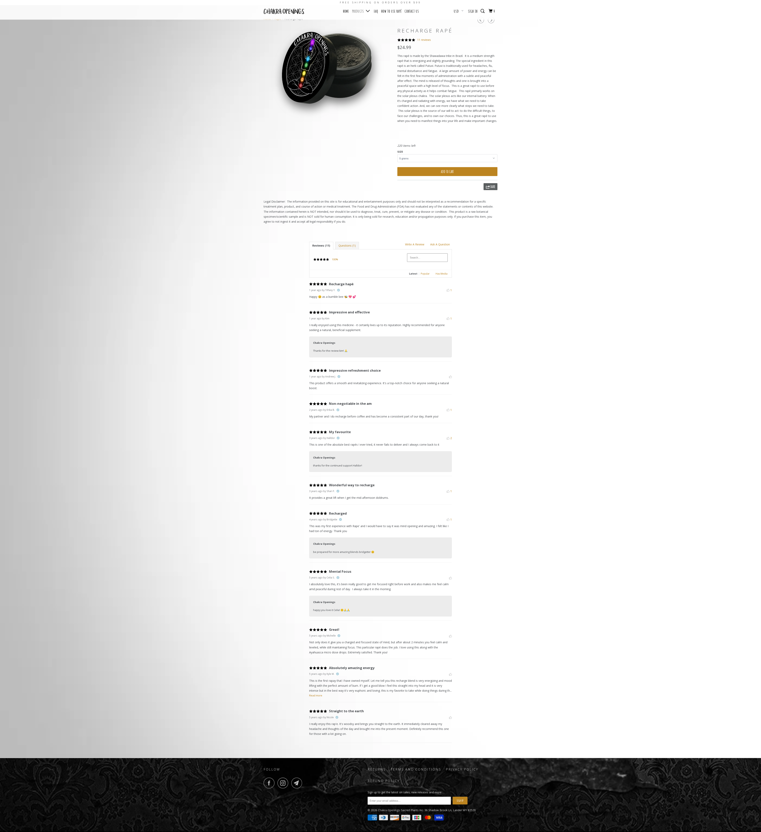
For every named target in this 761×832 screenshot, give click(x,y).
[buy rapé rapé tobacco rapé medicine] (328, 71)
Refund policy (384, 781)
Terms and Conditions (416, 769)
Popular (425, 273)
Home (346, 11)
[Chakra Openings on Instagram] (284, 782)
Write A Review (414, 244)
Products (359, 11)
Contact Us (412, 11)
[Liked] (450, 377)
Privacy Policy (462, 769)
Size (400, 151)
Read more (315, 695)
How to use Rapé (391, 11)
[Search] (483, 11)
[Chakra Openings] (284, 12)
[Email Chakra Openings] (297, 782)
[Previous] (481, 20)
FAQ (376, 11)
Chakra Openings (389, 810)
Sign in (473, 11)
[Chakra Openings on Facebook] (270, 782)
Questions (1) (347, 245)
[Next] (491, 20)
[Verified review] (338, 290)
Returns (377, 769)
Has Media (441, 273)
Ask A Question (440, 244)
